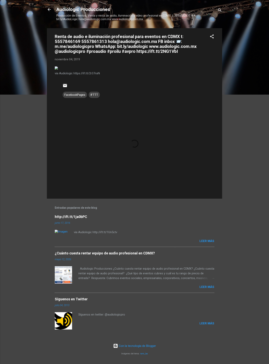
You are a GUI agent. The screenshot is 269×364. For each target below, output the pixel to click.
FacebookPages (74, 95)
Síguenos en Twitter (71, 299)
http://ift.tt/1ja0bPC (71, 217)
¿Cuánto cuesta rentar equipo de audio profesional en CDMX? (105, 253)
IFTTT (94, 95)
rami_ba (144, 353)
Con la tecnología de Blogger (137, 346)
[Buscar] (219, 11)
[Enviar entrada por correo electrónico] (65, 87)
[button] (212, 37)
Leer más (206, 241)
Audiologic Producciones (83, 9)
